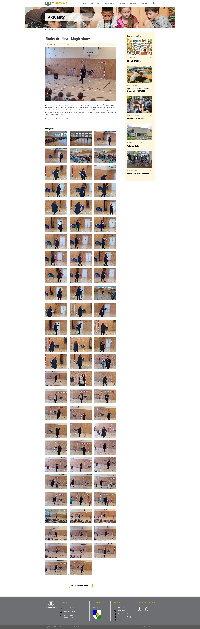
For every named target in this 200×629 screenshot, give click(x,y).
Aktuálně (133, 3)
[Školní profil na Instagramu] (146, 610)
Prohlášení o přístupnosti (125, 613)
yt (147, 627)
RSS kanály (121, 607)
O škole (122, 3)
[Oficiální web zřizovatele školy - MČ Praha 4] (97, 619)
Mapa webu (121, 610)
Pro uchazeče (110, 3)
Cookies (120, 620)
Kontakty (145, 3)
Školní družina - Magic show (74, 30)
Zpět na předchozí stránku (80, 586)
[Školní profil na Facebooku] (139, 610)
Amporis (152, 627)
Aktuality (61, 30)
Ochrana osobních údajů (124, 617)
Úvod (84, 3)
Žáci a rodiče (95, 3)
